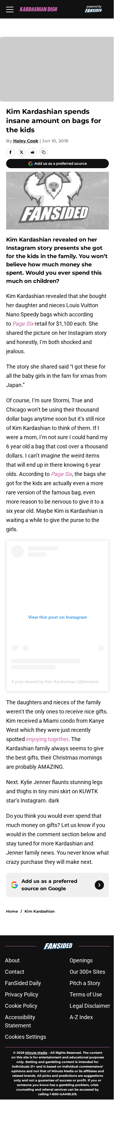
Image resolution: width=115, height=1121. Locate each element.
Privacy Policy (21, 994)
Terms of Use (86, 994)
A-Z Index (81, 1017)
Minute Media (36, 1053)
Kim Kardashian (40, 911)
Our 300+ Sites (87, 971)
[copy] (43, 152)
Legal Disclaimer (90, 1006)
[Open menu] (9, 9)
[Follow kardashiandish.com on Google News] (99, 885)
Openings (81, 960)
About (12, 960)
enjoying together (46, 739)
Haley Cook (25, 141)
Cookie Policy (21, 1006)
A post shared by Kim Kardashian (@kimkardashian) (62, 681)
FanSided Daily (23, 983)
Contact (14, 971)
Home (12, 911)
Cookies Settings (25, 1037)
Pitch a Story (85, 983)
